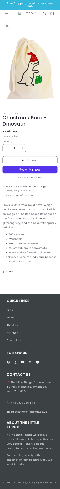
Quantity (7, 141)
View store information (20, 195)
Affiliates (12, 332)
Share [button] (10, 271)
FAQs (10, 310)
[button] (6, 13)
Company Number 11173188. (43, 482)
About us (12, 325)
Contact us (14, 340)
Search (11, 317)
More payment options (30, 177)
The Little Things (20, 482)
